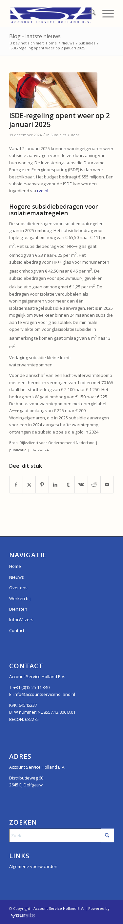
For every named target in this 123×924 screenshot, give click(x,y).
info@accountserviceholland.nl (44, 694)
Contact (16, 630)
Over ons (18, 588)
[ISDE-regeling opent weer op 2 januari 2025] (53, 90)
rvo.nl (42, 191)
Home (15, 566)
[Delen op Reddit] (94, 484)
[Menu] (105, 13)
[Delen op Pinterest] (42, 484)
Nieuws (16, 577)
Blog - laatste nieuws (35, 36)
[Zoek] (89, 13)
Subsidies (58, 135)
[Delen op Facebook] (16, 484)
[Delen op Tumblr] (68, 484)
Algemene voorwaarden (33, 866)
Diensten (18, 609)
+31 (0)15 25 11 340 (31, 687)
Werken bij (20, 598)
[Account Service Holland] (51, 13)
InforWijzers (21, 619)
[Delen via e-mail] (107, 484)
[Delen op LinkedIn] (55, 484)
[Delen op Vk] (81, 484)
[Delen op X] (29, 484)
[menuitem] (89, 13)
